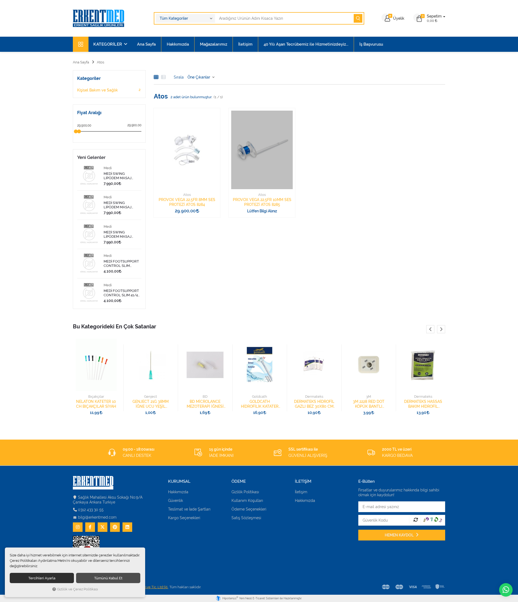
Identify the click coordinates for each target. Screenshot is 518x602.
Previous (430, 329)
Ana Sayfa (146, 44)
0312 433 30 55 (91, 510)
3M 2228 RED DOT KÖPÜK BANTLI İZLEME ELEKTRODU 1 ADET (316, 404)
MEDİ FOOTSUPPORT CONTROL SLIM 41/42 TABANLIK (122, 293)
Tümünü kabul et (108, 578)
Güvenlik (175, 500)
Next (441, 329)
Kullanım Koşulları (247, 500)
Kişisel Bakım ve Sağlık (109, 90)
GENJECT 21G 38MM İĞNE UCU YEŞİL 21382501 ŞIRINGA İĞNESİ (99, 404)
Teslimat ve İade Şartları (189, 509)
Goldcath (207, 396)
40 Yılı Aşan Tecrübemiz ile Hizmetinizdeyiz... (306, 44)
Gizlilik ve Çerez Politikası (77, 589)
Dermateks (262, 396)
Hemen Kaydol (399, 535)
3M (316, 396)
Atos (187, 195)
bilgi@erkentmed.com (97, 517)
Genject (98, 396)
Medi (108, 168)
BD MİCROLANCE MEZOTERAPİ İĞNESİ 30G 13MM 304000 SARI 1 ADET (153, 404)
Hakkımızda (178, 44)
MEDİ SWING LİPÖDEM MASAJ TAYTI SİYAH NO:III (119, 234)
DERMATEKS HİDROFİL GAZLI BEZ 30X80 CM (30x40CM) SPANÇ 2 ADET (262, 404)
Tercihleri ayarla (41, 578)
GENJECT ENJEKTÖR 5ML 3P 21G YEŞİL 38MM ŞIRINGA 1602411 (425, 404)
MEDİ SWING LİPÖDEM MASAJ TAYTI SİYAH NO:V (119, 205)
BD (153, 396)
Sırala (179, 77)
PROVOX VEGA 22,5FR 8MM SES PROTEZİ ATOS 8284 (187, 202)
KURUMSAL (179, 481)
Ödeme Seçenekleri (248, 509)
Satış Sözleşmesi (246, 518)
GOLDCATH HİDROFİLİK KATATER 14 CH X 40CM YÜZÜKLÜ (208, 404)
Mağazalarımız (213, 44)
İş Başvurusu (371, 44)
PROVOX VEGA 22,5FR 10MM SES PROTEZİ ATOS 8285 (262, 202)
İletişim (245, 44)
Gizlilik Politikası (245, 492)
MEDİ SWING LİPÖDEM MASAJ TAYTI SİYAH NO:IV (119, 176)
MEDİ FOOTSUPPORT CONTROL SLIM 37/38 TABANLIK (121, 263)
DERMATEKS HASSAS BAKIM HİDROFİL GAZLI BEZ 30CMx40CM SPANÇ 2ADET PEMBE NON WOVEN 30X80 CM (371, 404)
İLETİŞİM (303, 481)
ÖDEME (238, 481)
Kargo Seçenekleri (184, 518)
